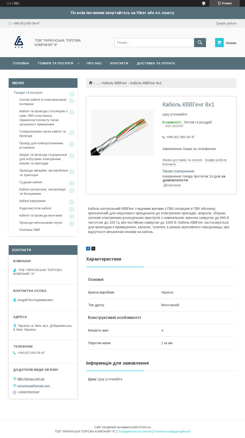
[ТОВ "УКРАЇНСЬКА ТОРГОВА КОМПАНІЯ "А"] (19, 51)
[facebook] (88, 249)
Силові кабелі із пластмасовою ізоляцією (43, 102)
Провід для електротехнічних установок (41, 145)
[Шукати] (200, 42)
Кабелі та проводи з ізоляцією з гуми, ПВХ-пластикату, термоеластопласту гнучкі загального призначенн (43, 117)
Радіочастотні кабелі (35, 208)
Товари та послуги (55, 63)
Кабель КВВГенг (114, 83)
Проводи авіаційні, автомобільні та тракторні (43, 173)
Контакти (119, 63)
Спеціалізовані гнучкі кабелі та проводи (42, 134)
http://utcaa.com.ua (30, 379)
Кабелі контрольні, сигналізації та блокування (42, 191)
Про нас (94, 63)
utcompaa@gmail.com (34, 385)
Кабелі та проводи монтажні (40, 215)
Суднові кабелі (30, 182)
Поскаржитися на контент (135, 431)
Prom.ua (145, 427)
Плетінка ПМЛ (29, 230)
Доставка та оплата (156, 63)
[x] (93, 249)
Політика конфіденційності (172, 431)
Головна (21, 63)
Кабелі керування (32, 201)
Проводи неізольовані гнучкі (40, 222)
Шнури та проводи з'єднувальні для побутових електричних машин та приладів (43, 159)
